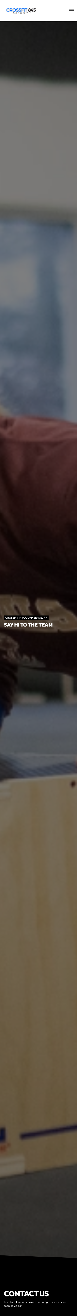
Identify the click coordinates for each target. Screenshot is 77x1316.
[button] (55, 1307)
